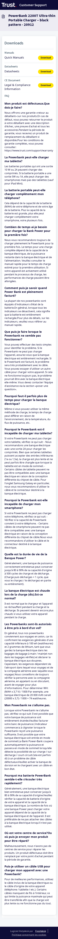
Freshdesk (40, 931)
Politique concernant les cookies (29, 934)
